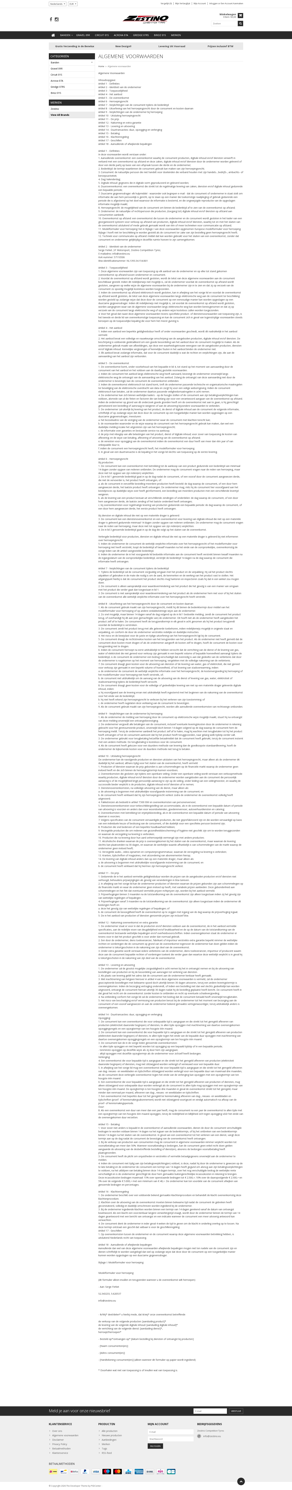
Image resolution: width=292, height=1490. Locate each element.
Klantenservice (60, 1453)
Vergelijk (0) (166, 3)
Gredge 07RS (141, 35)
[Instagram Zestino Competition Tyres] (56, 19)
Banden (65, 35)
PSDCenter (96, 1485)
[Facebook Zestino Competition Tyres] (51, 19)
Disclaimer (58, 1439)
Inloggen (213, 3)
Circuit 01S (102, 35)
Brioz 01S (160, 35)
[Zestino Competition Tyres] (146, 19)
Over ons (57, 1431)
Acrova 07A (121, 35)
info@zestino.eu (212, 1436)
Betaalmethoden (61, 1448)
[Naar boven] (241, 1481)
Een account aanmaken (232, 3)
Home (101, 66)
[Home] (53, 35)
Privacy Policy (59, 1444)
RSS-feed (107, 1453)
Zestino (55, 108)
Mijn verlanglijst (182, 3)
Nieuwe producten (112, 1435)
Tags (104, 1448)
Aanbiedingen (109, 1439)
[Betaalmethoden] (53, 1471)
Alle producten (109, 1431)
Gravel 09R (83, 35)
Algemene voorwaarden (119, 66)
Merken (176, 35)
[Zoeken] (240, 23)
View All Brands (60, 114)
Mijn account (200, 3)
